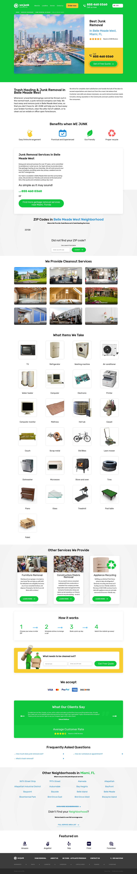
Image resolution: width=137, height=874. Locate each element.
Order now (72, 6)
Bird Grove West (82, 797)
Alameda (82, 781)
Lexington (47, 864)
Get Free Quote (106, 663)
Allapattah (109, 781)
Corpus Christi (80, 864)
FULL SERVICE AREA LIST (67, 825)
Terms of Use (107, 871)
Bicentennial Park (27, 797)
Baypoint (27, 791)
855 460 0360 (97, 5)
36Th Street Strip (27, 781)
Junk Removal (40, 858)
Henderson (63, 864)
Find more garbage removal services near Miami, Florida (41, 203)
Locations (45, 5)
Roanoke (96, 864)
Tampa (33, 864)
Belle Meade (109, 791)
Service (52, 5)
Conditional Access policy (117, 871)
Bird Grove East (55, 797)
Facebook (122, 864)
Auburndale (54, 786)
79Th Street (54, 781)
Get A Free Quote (102, 64)
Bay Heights (82, 786)
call (30, 191)
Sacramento (17, 864)
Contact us (60, 5)
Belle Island (82, 791)
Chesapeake (112, 864)
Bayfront (109, 786)
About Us (37, 5)
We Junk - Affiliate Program (74, 858)
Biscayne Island (109, 797)
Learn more (27, 599)
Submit (77, 250)
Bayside (55, 791)
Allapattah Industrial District (27, 786)
